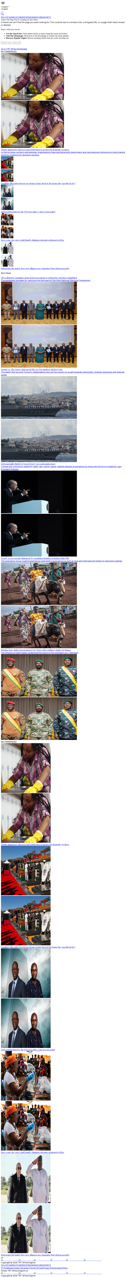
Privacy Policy (49, 1268)
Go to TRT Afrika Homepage (14, 49)
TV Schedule (7, 1268)
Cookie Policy (61, 1268)
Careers (26, 1268)
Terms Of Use (36, 1268)
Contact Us (18, 1268)
